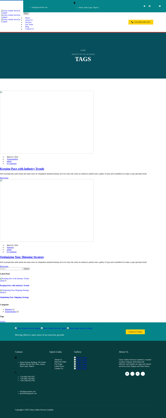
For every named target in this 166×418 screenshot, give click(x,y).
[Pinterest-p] (138, 374)
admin (9, 161)
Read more (4, 178)
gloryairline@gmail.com (28, 393)
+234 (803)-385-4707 (27, 377)
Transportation (12, 159)
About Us (29, 20)
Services (28, 22)
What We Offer (60, 362)
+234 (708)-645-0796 (27, 381)
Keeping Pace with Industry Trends (14, 285)
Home (27, 18)
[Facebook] (149, 6)
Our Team (29, 24)
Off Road (2, 321)
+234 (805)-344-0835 (27, 379)
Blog (27, 27)
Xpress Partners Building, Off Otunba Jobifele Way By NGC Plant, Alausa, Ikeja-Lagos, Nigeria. (33, 364)
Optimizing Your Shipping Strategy (14, 297)
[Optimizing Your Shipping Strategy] (14, 290)
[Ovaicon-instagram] (154, 6)
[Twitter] (144, 6)
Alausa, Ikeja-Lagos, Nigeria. (89, 7)
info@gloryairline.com (40, 7)
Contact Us (29, 29)
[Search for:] (11, 269)
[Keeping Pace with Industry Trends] (14, 278)
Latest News (59, 366)
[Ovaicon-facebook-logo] (132, 374)
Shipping (10, 247)
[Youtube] (159, 6)
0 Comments (12, 163)
